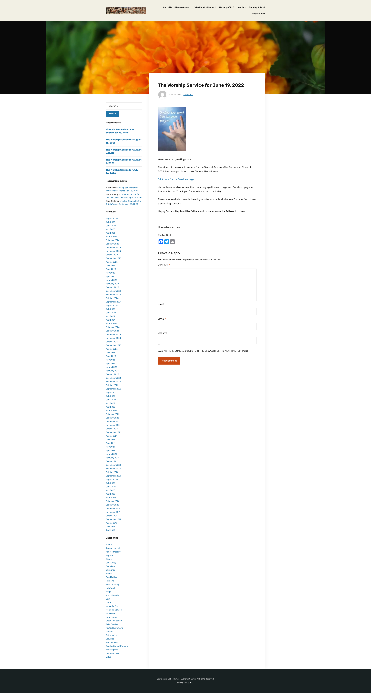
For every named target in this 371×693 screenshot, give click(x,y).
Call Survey (111, 562)
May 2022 (110, 403)
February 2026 (112, 240)
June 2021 (111, 443)
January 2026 (112, 244)
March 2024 (111, 323)
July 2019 (110, 526)
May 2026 (110, 229)
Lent (108, 599)
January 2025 (112, 287)
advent (109, 544)
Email (162, 319)
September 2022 (113, 389)
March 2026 (111, 236)
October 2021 (112, 428)
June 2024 (111, 312)
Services (188, 95)
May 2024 (110, 316)
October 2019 (112, 515)
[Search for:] (124, 105)
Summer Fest (112, 642)
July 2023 (110, 352)
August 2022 (112, 392)
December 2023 (113, 334)
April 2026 (110, 233)
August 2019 (111, 523)
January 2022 (112, 418)
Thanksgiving (112, 649)
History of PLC (226, 7)
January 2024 (112, 331)
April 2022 (110, 407)
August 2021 (111, 436)
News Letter (111, 617)
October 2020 (112, 472)
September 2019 (113, 519)
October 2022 (112, 385)
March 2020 (111, 497)
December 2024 (113, 291)
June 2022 (111, 399)
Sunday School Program (117, 646)
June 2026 (111, 225)
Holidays (110, 581)
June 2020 (111, 486)
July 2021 (110, 439)
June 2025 (111, 269)
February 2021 (112, 457)
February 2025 (112, 283)
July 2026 (110, 222)
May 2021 (110, 447)
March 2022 (111, 410)
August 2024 (112, 305)
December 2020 (113, 465)
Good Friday (111, 577)
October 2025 (112, 254)
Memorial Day (112, 606)
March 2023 (111, 367)
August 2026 (112, 218)
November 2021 (113, 425)
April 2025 (110, 276)
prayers (109, 631)
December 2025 (113, 247)
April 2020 (110, 494)
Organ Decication (114, 620)
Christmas (110, 570)
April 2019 (110, 530)
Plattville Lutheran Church (176, 7)
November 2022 (113, 381)
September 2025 (113, 258)
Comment (164, 264)
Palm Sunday (112, 624)
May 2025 (110, 273)
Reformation (111, 635)
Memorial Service (114, 610)
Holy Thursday (112, 584)
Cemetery (110, 566)
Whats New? (258, 13)
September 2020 (113, 476)
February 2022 (112, 414)
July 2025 (110, 265)
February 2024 (113, 327)
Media (241, 7)
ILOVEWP (190, 683)
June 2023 (111, 356)
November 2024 (113, 294)
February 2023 (112, 370)
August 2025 (112, 262)
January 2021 (112, 461)
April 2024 (110, 320)
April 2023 (110, 363)
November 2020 (113, 468)
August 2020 (112, 479)
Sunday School (257, 7)
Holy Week (110, 588)
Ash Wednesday (113, 552)
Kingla (108, 591)
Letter (108, 602)
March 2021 (111, 454)
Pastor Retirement (114, 628)
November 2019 (113, 512)
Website (162, 333)
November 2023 (113, 338)
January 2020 (112, 505)
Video (108, 657)
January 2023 (112, 374)
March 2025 (111, 280)
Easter (109, 573)
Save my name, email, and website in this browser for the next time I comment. (203, 351)
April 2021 (110, 450)
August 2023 (112, 349)
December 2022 (113, 378)
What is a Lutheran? (205, 7)
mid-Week (110, 613)
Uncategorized (112, 653)
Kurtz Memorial (112, 595)
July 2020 (110, 483)
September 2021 (113, 432)
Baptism (109, 555)
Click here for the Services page (176, 179)
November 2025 (113, 251)
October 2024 (112, 298)
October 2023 (112, 341)
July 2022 (110, 396)
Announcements (113, 548)
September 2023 (113, 345)
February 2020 (113, 501)
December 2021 (113, 421)
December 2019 (113, 508)
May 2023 (110, 360)
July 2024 (110, 309)
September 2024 (113, 302)
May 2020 (110, 490)
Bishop (109, 559)
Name (162, 304)
